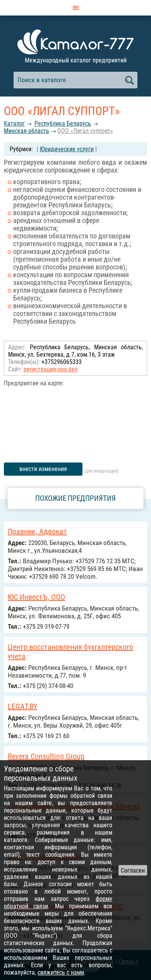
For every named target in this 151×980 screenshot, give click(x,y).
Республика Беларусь (62, 123)
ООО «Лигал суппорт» (85, 131)
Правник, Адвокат (37, 531)
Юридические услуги (67, 149)
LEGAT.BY (22, 706)
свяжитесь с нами (61, 972)
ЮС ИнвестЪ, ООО (36, 597)
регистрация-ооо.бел (51, 369)
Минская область (26, 131)
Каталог (14, 123)
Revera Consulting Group (46, 756)
